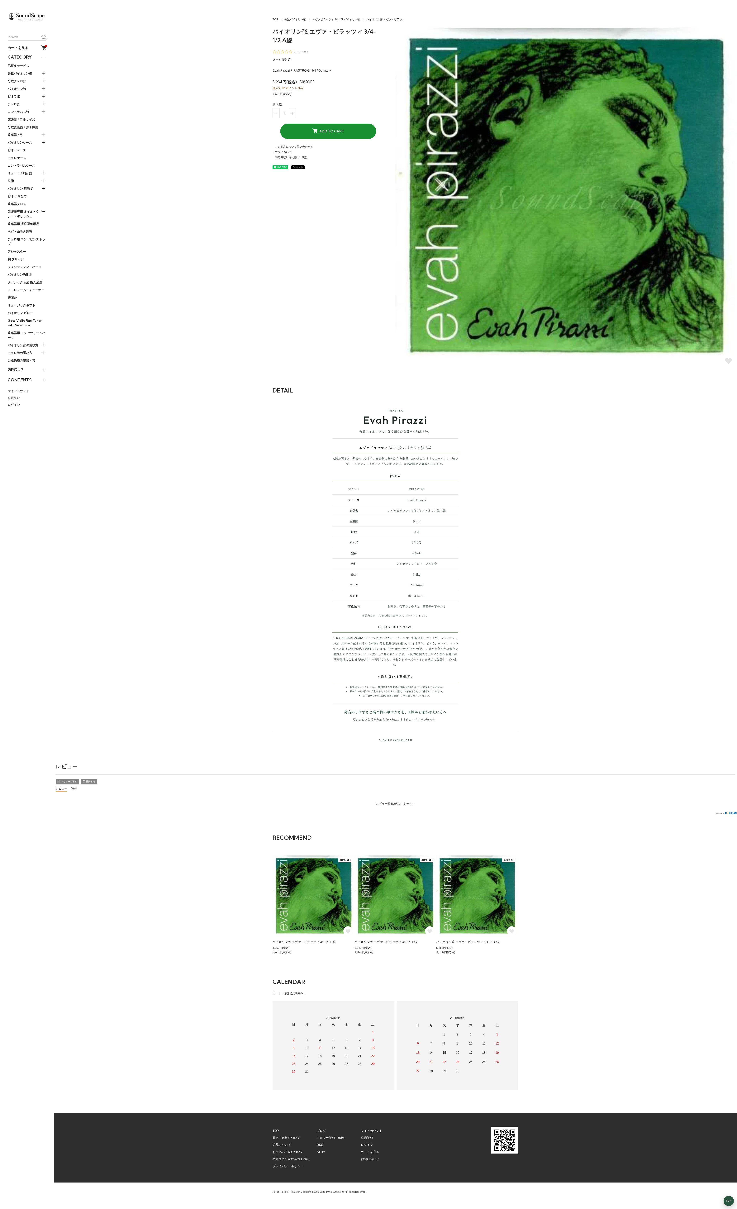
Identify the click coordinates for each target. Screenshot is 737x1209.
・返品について (282, 152)
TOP (275, 19)
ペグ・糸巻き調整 (20, 231)
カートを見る (27, 47)
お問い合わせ (370, 1159)
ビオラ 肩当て (17, 196)
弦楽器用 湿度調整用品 (23, 224)
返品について (282, 1144)
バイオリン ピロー (20, 313)
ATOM (321, 1152)
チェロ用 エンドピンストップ (26, 241)
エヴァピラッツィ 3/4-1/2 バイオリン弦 (336, 19)
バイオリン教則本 (20, 274)
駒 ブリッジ (16, 259)
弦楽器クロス (17, 204)
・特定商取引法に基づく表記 (290, 157)
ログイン (14, 404)
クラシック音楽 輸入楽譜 (25, 282)
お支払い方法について (288, 1152)
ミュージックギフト (21, 305)
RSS (320, 1144)
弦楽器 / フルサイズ (21, 119)
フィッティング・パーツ (24, 267)
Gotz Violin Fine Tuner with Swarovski (25, 323)
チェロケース (17, 158)
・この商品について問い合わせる (293, 146)
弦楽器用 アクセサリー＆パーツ (26, 335)
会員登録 (14, 398)
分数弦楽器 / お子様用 (23, 127)
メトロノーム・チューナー (26, 290)
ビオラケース (17, 150)
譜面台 (12, 297)
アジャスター (17, 251)
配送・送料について (286, 1138)
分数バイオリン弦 (295, 19)
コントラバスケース (21, 165)
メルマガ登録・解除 (330, 1138)
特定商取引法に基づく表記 (291, 1159)
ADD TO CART (331, 131)
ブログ (321, 1130)
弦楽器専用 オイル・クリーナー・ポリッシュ (26, 214)
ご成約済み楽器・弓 (21, 360)
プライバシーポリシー (288, 1166)
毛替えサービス (18, 66)
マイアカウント (18, 391)
